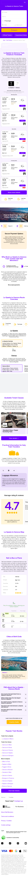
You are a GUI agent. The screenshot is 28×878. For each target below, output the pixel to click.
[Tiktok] (10, 843)
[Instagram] (18, 843)
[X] (2, 843)
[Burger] (25, 2)
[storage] (9, 470)
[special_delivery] (14, 470)
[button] (14, 21)
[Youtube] (26, 843)
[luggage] (3, 470)
